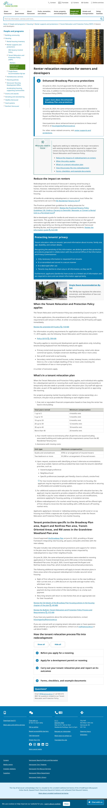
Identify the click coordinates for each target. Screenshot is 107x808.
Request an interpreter (63, 731)
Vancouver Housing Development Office (14, 84)
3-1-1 (56, 721)
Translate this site (61, 740)
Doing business (99, 12)
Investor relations (9, 769)
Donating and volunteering (14, 97)
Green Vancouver (8, 12)
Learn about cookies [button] (52, 804)
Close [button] (66, 804)
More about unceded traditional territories (53, 793)
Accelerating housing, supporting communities (15, 89)
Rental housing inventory (16, 41)
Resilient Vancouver (12, 106)
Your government (19, 12)
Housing (30, 24)
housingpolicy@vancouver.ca (63, 126)
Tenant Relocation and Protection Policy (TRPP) (76, 24)
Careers (76, 3)
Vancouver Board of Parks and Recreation (43, 760)
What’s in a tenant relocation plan (69, 164)
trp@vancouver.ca (85, 626)
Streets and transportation (87, 12)
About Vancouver (31, 12)
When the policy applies (65, 161)
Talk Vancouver (34, 736)
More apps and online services (14, 725)
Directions (83, 735)
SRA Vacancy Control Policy (15, 51)
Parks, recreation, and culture (44, 12)
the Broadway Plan (55, 538)
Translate (65, 3)
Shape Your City (34, 740)
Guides (86, 3)
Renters (12, 63)
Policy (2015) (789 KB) (46, 338)
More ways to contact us (63, 736)
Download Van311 (9, 721)
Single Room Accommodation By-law (16, 72)
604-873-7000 (59, 723)
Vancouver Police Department (39, 773)
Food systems (10, 103)
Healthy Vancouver (11, 100)
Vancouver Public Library (37, 777)
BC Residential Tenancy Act (68, 201)
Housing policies (13, 80)
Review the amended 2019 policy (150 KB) (51, 327)
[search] (101, 19)
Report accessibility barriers (39, 731)
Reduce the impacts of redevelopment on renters (76, 158)
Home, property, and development (60, 12)
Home (5, 24)
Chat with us (33, 721)
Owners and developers (14, 67)
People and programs (74, 12)
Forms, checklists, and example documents (73, 171)
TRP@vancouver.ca (46, 694)
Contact (53, 3)
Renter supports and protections (46, 24)
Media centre (8, 764)
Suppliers (6, 773)
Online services (98, 3)
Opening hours (85, 731)
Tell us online (33, 727)
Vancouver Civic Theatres (37, 764)
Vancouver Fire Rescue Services (40, 769)
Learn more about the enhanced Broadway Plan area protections (59, 101)
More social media (35, 749)
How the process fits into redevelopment (72, 168)
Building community (12, 35)
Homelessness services (15, 77)
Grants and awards (12, 94)
